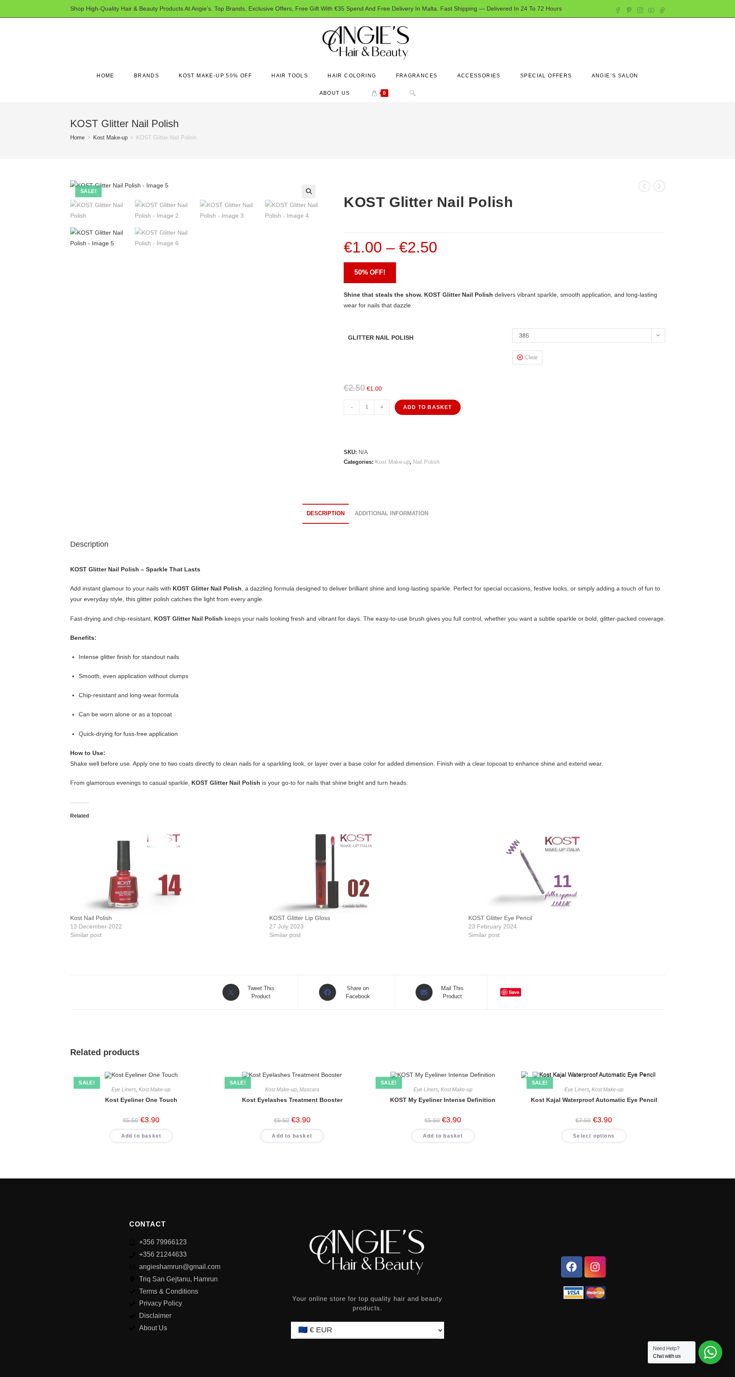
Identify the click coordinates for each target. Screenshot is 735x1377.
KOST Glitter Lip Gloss (299, 917)
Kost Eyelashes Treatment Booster (292, 1099)
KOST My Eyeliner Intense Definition (443, 1099)
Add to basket (427, 407)
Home (77, 137)
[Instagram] (595, 1267)
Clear (531, 357)
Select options (594, 1136)
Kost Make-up (110, 137)
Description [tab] (326, 514)
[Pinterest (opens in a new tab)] (629, 9)
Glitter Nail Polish (380, 337)
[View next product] (659, 186)
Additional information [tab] (391, 514)
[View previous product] (644, 186)
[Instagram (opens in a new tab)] (640, 9)
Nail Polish (426, 462)
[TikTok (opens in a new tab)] (661, 9)
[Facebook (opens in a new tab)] (618, 9)
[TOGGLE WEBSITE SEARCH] (412, 93)
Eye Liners (123, 1090)
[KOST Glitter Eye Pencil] (563, 871)
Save (514, 992)
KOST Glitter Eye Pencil (500, 917)
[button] (309, 191)
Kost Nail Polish (91, 917)
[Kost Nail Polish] (165, 871)
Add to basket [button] (141, 1136)
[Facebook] (571, 1267)
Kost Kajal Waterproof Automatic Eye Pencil (594, 1099)
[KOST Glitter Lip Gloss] (364, 871)
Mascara (309, 1090)
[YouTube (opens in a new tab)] (651, 9)
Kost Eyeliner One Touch (141, 1099)
